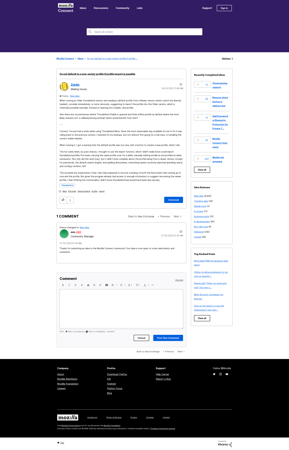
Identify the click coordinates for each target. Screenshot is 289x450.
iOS (109, 378)
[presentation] (63, 285)
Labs (140, 7)
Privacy (134, 417)
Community (122, 7)
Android (111, 383)
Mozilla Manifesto (67, 378)
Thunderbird (67, 185)
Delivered (199, 231)
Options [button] (226, 58)
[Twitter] (214, 374)
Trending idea (201, 201)
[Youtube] (226, 374)
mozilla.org (92, 417)
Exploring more (201, 216)
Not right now (201, 226)
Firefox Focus (114, 388)
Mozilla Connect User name (219, 142)
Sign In (224, 8)
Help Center (162, 374)
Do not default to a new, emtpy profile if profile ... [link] (112, 58)
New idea (74, 96)
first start (72, 191)
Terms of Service (113, 417)
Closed (197, 237)
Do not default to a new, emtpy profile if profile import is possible (97, 74)
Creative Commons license (163, 428)
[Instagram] (220, 374)
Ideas (83, 7)
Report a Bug (163, 378)
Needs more (200, 206)
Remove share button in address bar (220, 101)
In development (202, 221)
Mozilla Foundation (67, 383)
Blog (109, 393)
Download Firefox (117, 374)
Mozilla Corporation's (71, 425)
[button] (63, 200)
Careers (61, 388)
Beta (65, 191)
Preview (179, 280)
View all (202, 169)
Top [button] (62, 442)
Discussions (101, 7)
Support (207, 7)
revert (101, 191)
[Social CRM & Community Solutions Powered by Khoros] (225, 443)
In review (198, 211)
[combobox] (144, 31)
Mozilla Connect (65, 8)
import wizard (84, 191)
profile (94, 191)
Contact (166, 417)
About (60, 374)
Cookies (150, 417)
